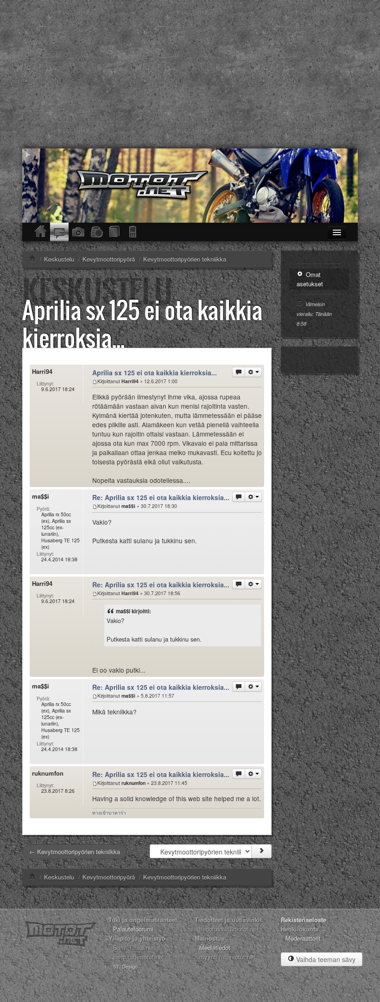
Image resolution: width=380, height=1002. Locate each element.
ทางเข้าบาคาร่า (109, 812)
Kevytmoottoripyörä (108, 877)
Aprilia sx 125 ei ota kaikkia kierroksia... (142, 323)
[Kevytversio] (133, 232)
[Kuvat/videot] (78, 232)
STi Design (125, 966)
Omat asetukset (310, 279)
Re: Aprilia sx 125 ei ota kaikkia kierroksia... (160, 497)
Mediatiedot (214, 947)
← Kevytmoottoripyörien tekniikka (74, 851)
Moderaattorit (303, 938)
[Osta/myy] (96, 232)
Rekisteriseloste (303, 919)
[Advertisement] (190, 74)
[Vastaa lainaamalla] (238, 372)
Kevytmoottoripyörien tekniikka (184, 877)
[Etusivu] (41, 232)
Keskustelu (59, 877)
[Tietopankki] (115, 232)
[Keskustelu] (59, 232)
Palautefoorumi (133, 929)
